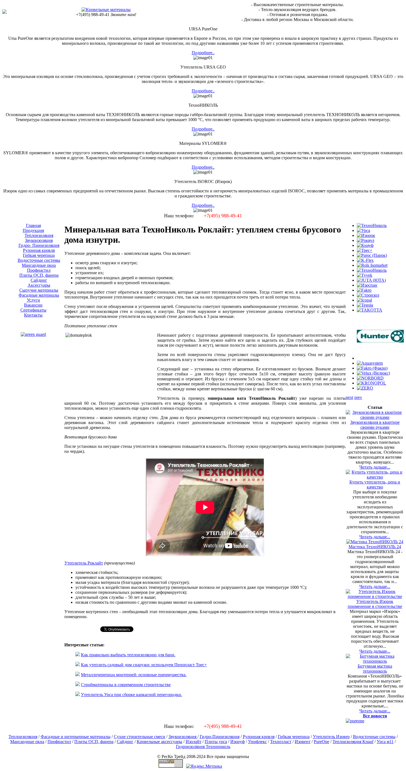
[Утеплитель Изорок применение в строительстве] (375, 596)
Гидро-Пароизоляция (219, 736)
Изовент (302, 741)
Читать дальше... (374, 467)
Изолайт (193, 741)
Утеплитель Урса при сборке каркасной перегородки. (131, 694)
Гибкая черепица (294, 736)
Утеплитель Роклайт (83, 563)
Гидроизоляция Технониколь (203, 746)
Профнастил (59, 741)
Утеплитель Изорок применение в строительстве (375, 604)
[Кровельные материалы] (106, 9)
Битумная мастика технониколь (375, 668)
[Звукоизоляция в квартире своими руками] (375, 417)
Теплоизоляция (23, 736)
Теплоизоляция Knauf (353, 741)
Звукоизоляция (182, 736)
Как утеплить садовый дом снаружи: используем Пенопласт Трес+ (144, 664)
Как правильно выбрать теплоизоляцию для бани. (128, 654)
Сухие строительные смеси (139, 736)
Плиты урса (216, 741)
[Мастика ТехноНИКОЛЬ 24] (374, 541)
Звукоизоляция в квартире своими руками (375, 425)
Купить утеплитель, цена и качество (374, 484)
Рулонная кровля (259, 736)
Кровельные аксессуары (159, 741)
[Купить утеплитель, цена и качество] (375, 477)
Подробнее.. (203, 52)
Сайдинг (125, 741)
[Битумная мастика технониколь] (375, 661)
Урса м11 (385, 741)
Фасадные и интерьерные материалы (75, 736)
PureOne (321, 741)
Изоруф (237, 741)
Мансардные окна (27, 741)
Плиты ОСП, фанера (94, 741)
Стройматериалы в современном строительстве (126, 684)
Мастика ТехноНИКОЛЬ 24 (375, 546)
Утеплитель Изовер (331, 736)
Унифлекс (257, 741)
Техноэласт (280, 741)
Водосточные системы (374, 736)
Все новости (375, 715)
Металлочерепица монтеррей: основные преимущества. (133, 674)
